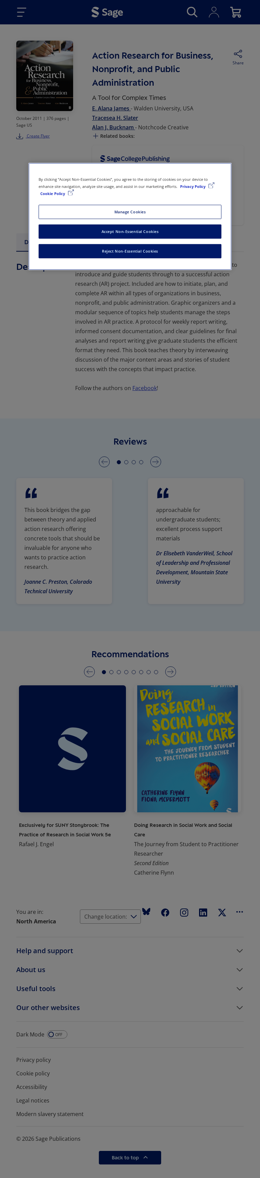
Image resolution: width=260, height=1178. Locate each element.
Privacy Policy (193, 186)
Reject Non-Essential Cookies (130, 251)
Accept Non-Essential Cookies (130, 231)
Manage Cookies (130, 211)
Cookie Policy (53, 193)
